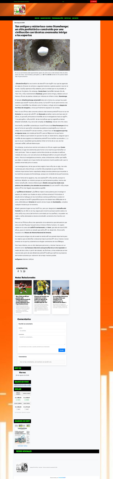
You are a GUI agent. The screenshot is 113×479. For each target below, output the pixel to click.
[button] (88, 1)
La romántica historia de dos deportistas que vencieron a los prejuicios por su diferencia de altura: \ (60, 299)
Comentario (21, 334)
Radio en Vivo (46, 18)
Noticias (67, 18)
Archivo (75, 18)
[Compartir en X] (21, 271)
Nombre (20, 328)
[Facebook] (98, 1)
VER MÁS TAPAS (22, 446)
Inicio (37, 18)
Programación (57, 18)
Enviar (62, 350)
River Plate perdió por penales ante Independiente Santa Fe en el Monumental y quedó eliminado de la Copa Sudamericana (23, 300)
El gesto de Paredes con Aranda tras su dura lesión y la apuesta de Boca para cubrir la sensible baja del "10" (41, 299)
